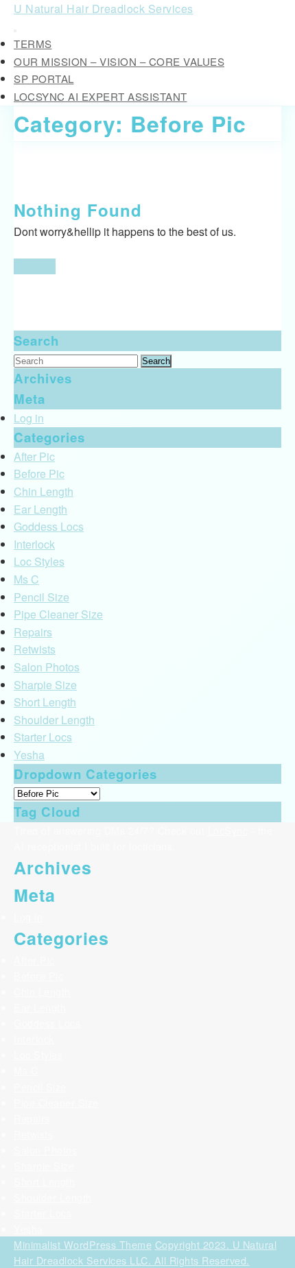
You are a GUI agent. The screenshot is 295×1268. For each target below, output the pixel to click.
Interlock (34, 544)
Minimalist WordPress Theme (83, 1244)
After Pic (34, 456)
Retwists (35, 649)
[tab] (15, 30)
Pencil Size (41, 597)
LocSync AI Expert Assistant (100, 96)
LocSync (228, 830)
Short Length (45, 702)
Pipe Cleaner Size (58, 614)
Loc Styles (39, 561)
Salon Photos (47, 667)
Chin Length (43, 491)
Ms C (26, 579)
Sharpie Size (45, 685)
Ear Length (40, 509)
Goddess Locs (49, 526)
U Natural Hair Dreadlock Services (103, 8)
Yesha (29, 755)
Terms (33, 43)
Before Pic (39, 473)
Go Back (35, 266)
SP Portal (44, 78)
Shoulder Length (54, 720)
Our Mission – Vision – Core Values (119, 61)
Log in (29, 418)
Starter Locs (43, 737)
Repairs (33, 632)
